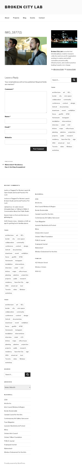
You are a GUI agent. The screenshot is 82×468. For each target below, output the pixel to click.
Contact (42, 18)
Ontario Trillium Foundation (13, 437)
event (64, 110)
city (60, 96)
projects (55, 136)
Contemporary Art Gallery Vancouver (16, 418)
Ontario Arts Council (11, 433)
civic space (68, 96)
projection (71, 132)
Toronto (55, 146)
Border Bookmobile (10, 411)
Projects (16, 18)
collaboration (56, 99)
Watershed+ (8, 448)
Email (7, 127)
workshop (55, 150)
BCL (69, 92)
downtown (55, 110)
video (62, 146)
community (67, 99)
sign (74, 139)
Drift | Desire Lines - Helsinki (13, 221)
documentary (64, 107)
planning (55, 132)
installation (56, 121)
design (73, 103)
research (70, 136)
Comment (9, 89)
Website (8, 137)
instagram (65, 118)
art (64, 92)
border (54, 96)
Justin (6, 190)
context (65, 103)
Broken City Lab (24, 7)
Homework (56, 118)
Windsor (69, 146)
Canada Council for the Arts (13, 414)
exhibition (71, 110)
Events (32, 18)
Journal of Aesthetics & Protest (14, 426)
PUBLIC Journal (9, 441)
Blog (24, 18)
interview (55, 125)
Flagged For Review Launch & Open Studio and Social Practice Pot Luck (17, 192)
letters (54, 128)
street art (61, 143)
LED (68, 125)
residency (55, 139)
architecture (56, 92)
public (62, 136)
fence (54, 114)
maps (61, 128)
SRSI (53, 143)
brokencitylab (71, 69)
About (7, 18)
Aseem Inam (8, 215)
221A (5, 400)
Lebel (63, 125)
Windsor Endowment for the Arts (15, 452)
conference (56, 103)
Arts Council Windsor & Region (14, 407)
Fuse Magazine (9, 422)
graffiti (61, 114)
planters (63, 132)
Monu (6, 430)
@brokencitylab (58, 69)
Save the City (65, 139)
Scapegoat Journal (10, 445)
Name (8, 117)
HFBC (68, 114)
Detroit (54, 107)
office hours (70, 128)
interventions (66, 121)
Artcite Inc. (8, 403)
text (68, 143)
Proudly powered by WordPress (14, 463)
